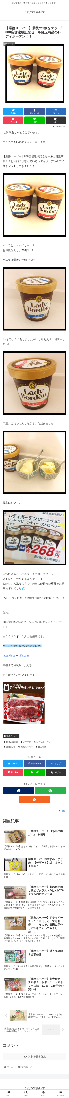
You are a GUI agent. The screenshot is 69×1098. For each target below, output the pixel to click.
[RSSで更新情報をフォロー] (34, 799)
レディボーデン (43, 742)
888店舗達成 (12, 742)
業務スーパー (12, 736)
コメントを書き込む (34, 1056)
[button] (62, 594)
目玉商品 (42, 747)
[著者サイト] (18, 790)
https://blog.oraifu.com (16, 655)
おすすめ (27, 742)
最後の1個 (10, 747)
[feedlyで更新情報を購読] (50, 790)
